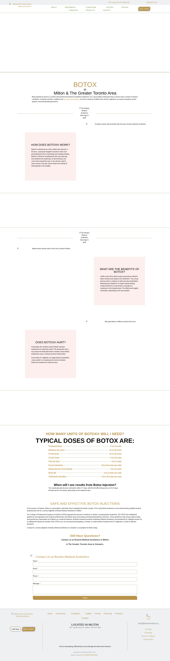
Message (36, 583)
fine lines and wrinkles (71, 99)
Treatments (70, 7)
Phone (35, 576)
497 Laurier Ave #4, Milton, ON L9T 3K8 (85, 627)
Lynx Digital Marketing (89, 655)
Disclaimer (148, 633)
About (54, 7)
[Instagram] (136, 2)
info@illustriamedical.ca (148, 623)
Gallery (110, 7)
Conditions (91, 7)
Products (90, 10)
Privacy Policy (148, 639)
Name (35, 561)
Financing (73, 10)
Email (35, 568)
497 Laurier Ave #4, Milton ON (118, 2)
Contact (107, 10)
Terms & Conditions (148, 636)
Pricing (124, 7)
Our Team (148, 629)
